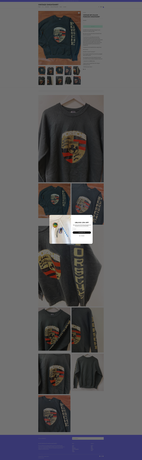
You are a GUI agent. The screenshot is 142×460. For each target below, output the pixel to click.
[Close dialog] (91, 216)
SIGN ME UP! (81, 232)
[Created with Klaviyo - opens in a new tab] (71, 244)
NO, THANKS (81, 235)
